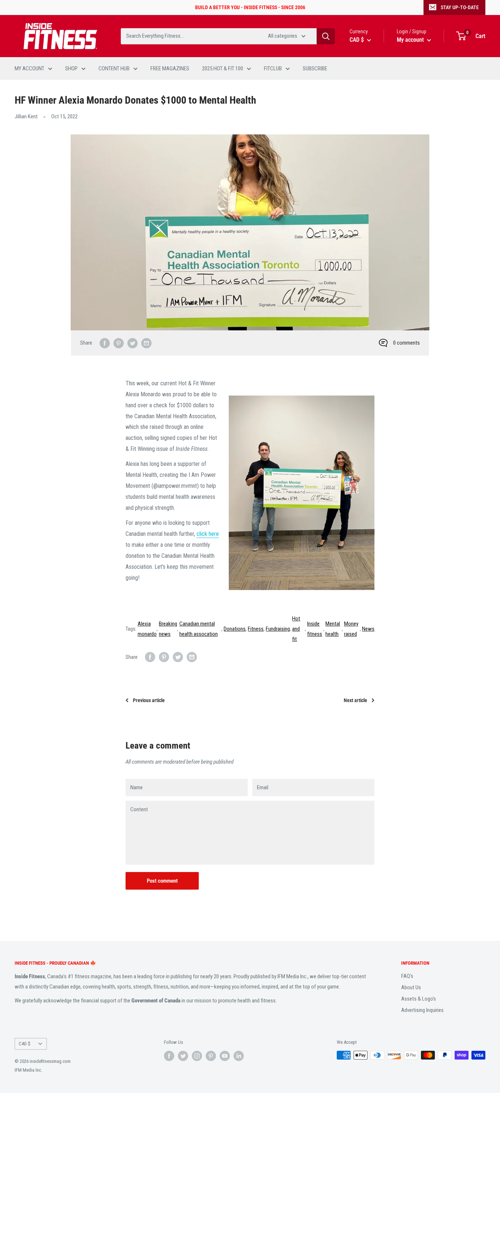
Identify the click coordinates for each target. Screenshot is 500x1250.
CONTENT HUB (114, 68)
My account (411, 39)
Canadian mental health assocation (198, 628)
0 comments (406, 343)
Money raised (351, 628)
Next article (355, 700)
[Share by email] (146, 343)
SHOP (71, 68)
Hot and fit (296, 628)
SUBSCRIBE (315, 68)
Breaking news (168, 628)
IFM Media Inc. (28, 1070)
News (368, 629)
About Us (411, 987)
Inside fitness (314, 628)
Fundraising (278, 629)
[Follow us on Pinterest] (211, 1056)
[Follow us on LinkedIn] (239, 1056)
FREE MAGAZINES (169, 68)
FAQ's (407, 976)
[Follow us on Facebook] (169, 1056)
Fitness (256, 629)
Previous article (149, 700)
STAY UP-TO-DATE (460, 7)
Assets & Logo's (418, 998)
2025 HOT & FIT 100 (222, 68)
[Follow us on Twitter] (183, 1056)
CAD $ (24, 1043)
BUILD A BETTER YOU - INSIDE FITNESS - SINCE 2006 (250, 7)
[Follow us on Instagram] (197, 1056)
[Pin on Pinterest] (118, 343)
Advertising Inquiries (422, 1010)
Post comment (162, 881)
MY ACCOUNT (29, 68)
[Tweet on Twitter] (132, 343)
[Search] (326, 36)
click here (208, 533)
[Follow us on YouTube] (225, 1056)
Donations (235, 629)
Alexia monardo (147, 628)
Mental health (332, 628)
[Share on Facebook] (105, 343)
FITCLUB (273, 68)
